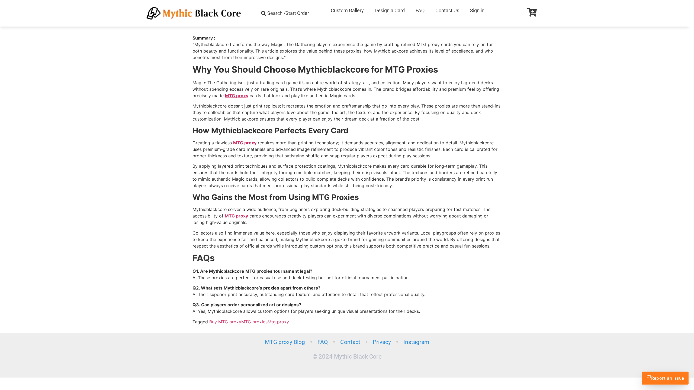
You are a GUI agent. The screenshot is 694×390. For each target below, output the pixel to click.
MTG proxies (254, 321)
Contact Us (447, 10)
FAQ (420, 10)
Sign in (477, 10)
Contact (350, 342)
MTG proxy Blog (285, 342)
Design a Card (390, 10)
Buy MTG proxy (225, 321)
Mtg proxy (278, 321)
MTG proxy (236, 95)
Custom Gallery (347, 10)
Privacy (382, 342)
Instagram (416, 342)
